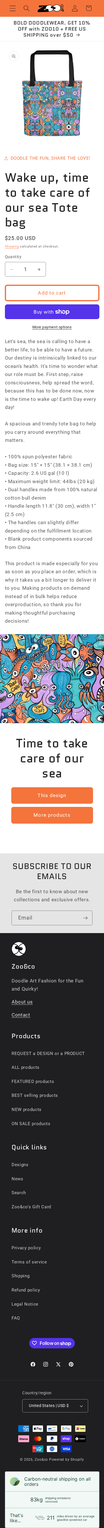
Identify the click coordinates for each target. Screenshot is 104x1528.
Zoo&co (41, 1460)
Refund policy (26, 1290)
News (17, 1178)
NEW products (27, 1109)
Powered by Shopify (66, 1460)
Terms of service (29, 1262)
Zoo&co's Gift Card (31, 1206)
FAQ (16, 1318)
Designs (20, 1164)
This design (52, 795)
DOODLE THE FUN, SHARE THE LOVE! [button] (50, 158)
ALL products (26, 1067)
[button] (13, 8)
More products (52, 815)
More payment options (52, 327)
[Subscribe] (85, 918)
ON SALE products (31, 1123)
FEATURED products (33, 1081)
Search (19, 1192)
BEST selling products (35, 1095)
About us (22, 1002)
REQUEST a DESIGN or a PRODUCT (48, 1053)
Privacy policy (26, 1247)
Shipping (12, 246)
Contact (21, 1015)
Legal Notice (25, 1304)
